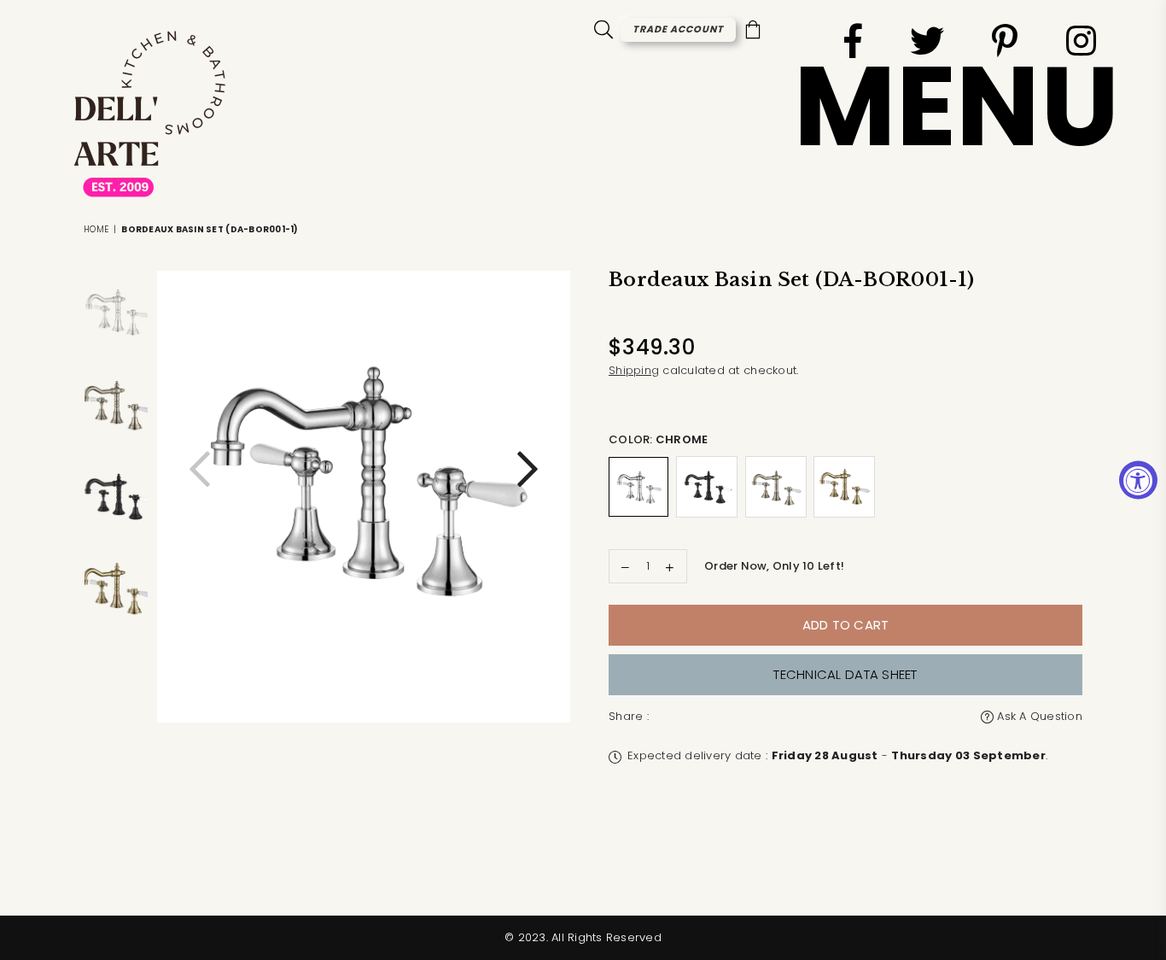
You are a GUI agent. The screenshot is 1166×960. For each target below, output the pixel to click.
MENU (956, 106)
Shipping (634, 370)
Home (96, 229)
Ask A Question (1038, 716)
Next (527, 477)
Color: (658, 439)
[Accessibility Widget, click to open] (1138, 480)
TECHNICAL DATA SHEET (845, 674)
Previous (199, 477)
